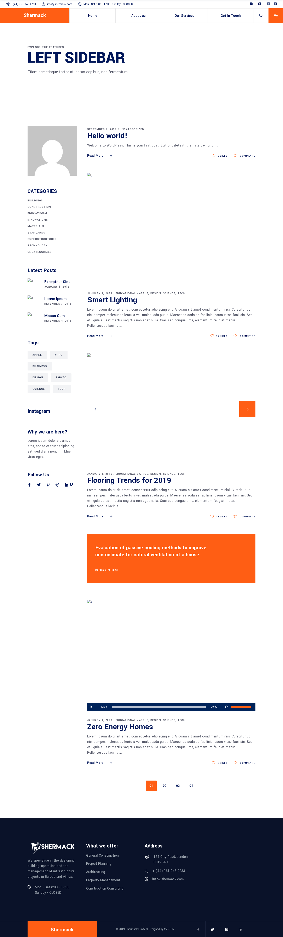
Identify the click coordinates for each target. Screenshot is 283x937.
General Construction (102, 855)
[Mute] (226, 707)
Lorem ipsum (55, 298)
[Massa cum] (34, 318)
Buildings (35, 200)
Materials (36, 226)
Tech (182, 293)
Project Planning (98, 863)
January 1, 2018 (57, 287)
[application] (171, 707)
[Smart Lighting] (171, 228)
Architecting (95, 871)
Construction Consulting (104, 888)
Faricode (169, 929)
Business (40, 366)
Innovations (38, 220)
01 (151, 786)
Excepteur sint (57, 281)
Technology (37, 245)
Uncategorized (132, 129)
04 (191, 786)
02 (165, 786)
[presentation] (95, 409)
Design (155, 293)
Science (169, 293)
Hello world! (107, 135)
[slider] (241, 707)
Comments (247, 155)
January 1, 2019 (99, 293)
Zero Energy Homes (120, 726)
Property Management (103, 880)
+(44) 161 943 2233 (23, 4)
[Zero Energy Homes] (171, 655)
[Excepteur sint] (34, 284)
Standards (36, 233)
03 (178, 786)
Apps (59, 355)
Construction (39, 207)
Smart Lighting (112, 299)
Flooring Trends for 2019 (129, 480)
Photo (61, 377)
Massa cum (54, 315)
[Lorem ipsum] (34, 301)
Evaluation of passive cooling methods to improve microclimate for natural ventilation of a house (150, 551)
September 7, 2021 (102, 129)
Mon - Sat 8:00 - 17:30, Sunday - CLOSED (108, 4)
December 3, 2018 (58, 304)
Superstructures (42, 239)
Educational (126, 293)
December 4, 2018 (58, 321)
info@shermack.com (59, 4)
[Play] (91, 707)
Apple (143, 293)
